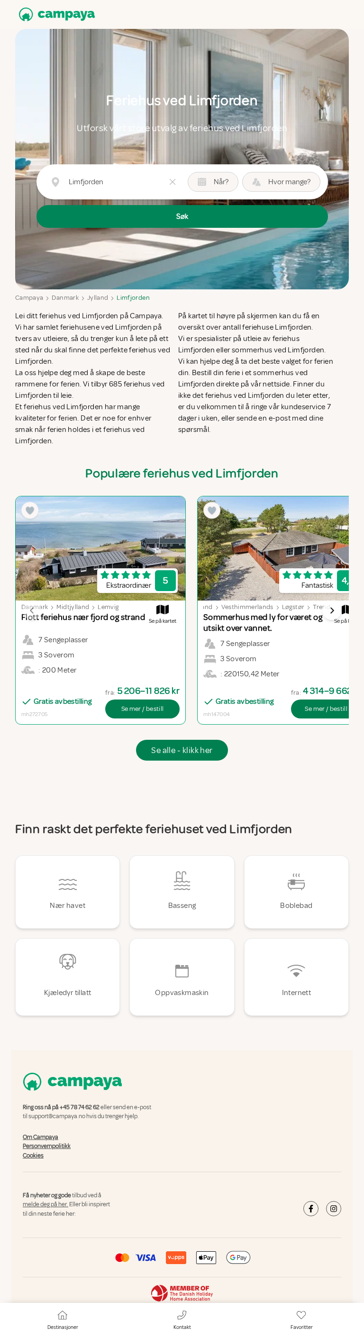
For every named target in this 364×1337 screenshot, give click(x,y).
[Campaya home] (55, 14)
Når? (221, 182)
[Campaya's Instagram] (333, 1208)
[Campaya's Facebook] (310, 1208)
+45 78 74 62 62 (80, 1107)
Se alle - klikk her (182, 750)
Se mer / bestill (142, 709)
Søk (182, 216)
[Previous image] (32, 610)
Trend (321, 607)
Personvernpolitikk (47, 1146)
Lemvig (108, 607)
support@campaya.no (56, 1117)
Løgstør (293, 607)
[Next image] (331, 610)
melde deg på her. (45, 1205)
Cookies (33, 1155)
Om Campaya (40, 1137)
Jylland (97, 298)
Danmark (65, 298)
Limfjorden (133, 298)
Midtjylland (72, 607)
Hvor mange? (289, 182)
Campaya (29, 298)
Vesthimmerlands (247, 607)
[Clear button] (172, 181)
